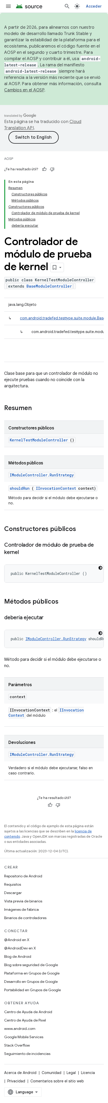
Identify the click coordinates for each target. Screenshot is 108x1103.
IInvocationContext (56, 488)
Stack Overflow (17, 1045)
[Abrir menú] (8, 6)
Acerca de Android (20, 1073)
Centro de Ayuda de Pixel (25, 1020)
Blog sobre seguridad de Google (31, 964)
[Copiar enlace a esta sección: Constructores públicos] (83, 529)
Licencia (88, 1073)
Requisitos (12, 884)
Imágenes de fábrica (21, 909)
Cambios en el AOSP (24, 90)
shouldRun (20, 488)
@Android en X (16, 939)
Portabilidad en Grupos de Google (32, 990)
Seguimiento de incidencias (27, 1053)
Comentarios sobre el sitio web (57, 1081)
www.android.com (19, 1028)
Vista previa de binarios (23, 901)
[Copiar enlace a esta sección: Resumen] (38, 408)
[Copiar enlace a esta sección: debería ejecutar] (49, 618)
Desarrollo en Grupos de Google (31, 981)
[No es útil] (52, 169)
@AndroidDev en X (20, 948)
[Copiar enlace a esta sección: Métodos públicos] (65, 602)
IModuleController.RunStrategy (42, 474)
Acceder (94, 6)
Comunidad (51, 1073)
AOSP (8, 158)
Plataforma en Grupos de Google (32, 973)
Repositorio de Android (23, 876)
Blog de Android (17, 956)
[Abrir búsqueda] (67, 6)
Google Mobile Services (23, 1037)
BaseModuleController (49, 286)
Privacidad (16, 1081)
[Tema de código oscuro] (100, 568)
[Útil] (44, 169)
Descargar (13, 892)
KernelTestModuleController (39, 439)
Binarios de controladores (25, 917)
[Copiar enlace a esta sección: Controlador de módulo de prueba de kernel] (24, 553)
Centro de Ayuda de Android (28, 1011)
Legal (71, 1073)
